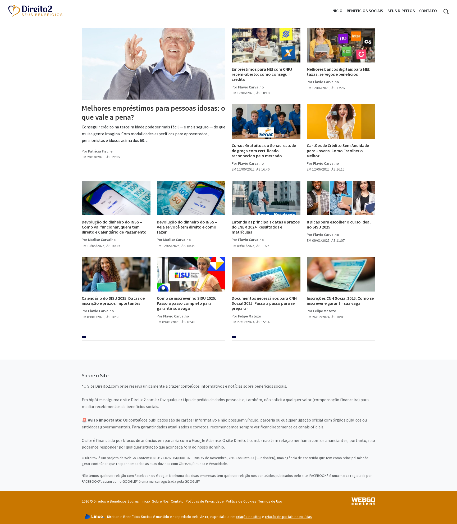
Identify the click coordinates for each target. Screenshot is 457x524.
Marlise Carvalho (102, 239)
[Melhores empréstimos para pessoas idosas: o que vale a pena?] (153, 64)
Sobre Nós (160, 501)
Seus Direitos (401, 10)
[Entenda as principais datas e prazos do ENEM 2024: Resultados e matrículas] (266, 198)
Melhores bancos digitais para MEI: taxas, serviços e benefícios (338, 71)
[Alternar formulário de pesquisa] (446, 10)
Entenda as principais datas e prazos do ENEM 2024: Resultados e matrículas (266, 227)
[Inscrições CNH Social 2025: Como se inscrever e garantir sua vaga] (341, 274)
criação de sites (248, 516)
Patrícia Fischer (101, 151)
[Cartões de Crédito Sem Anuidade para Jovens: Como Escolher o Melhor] (341, 121)
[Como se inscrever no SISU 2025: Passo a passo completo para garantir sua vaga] (191, 274)
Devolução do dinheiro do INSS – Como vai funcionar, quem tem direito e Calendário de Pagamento (114, 227)
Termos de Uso (270, 501)
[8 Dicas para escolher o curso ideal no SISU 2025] (341, 198)
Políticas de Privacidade (205, 501)
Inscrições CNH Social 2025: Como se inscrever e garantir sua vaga (340, 300)
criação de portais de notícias (288, 516)
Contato (428, 10)
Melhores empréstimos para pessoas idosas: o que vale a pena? (153, 112)
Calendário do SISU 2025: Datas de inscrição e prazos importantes (113, 300)
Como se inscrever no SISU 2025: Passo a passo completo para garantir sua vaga (186, 303)
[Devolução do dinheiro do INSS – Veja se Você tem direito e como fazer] (191, 198)
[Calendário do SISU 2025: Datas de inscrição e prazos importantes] (116, 274)
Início (336, 10)
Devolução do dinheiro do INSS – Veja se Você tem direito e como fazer (187, 227)
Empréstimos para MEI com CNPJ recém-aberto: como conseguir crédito (262, 74)
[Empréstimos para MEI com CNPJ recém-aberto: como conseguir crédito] (266, 45)
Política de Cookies (241, 501)
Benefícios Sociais (365, 10)
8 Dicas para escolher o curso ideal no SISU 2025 (339, 224)
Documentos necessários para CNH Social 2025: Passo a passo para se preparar (264, 303)
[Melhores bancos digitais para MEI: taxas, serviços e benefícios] (341, 45)
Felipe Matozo (249, 316)
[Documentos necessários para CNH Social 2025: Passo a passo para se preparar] (266, 274)
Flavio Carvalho (251, 87)
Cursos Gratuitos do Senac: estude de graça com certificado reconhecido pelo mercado (264, 150)
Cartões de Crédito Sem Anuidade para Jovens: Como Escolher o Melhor (338, 150)
